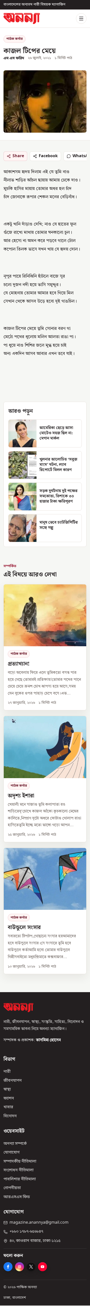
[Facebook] (8, 1266)
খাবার (8, 1107)
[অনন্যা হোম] (22, 18)
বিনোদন (10, 1116)
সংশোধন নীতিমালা (19, 1170)
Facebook (48, 156)
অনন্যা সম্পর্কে (15, 1143)
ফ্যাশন (9, 1098)
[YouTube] (42, 1266)
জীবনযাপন (13, 1080)
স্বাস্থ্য (7, 1089)
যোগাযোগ (12, 1152)
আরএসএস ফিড (17, 1197)
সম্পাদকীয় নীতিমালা (20, 1161)
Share (18, 156)
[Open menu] (81, 18)
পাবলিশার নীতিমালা (20, 1179)
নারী (7, 1071)
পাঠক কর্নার (14, 39)
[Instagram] (19, 1266)
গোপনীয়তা (12, 1188)
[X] (31, 1266)
